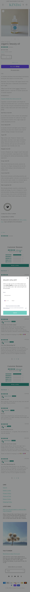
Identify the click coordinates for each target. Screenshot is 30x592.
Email (4, 292)
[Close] (27, 278)
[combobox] (6, 301)
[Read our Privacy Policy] (26, 308)
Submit (15, 313)
